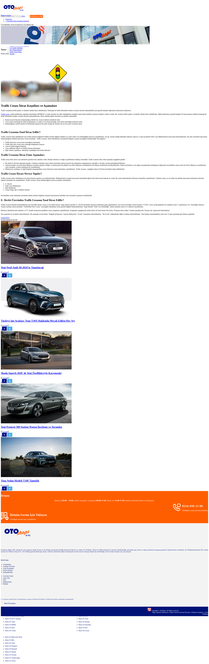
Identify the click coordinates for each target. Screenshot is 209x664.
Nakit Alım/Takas (16, 52)
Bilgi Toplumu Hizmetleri (160, 612)
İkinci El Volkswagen (12, 658)
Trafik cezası (5, 114)
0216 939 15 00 (192, 506)
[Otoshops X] (202, 16)
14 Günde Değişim (16, 48)
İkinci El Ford (83, 619)
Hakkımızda (7, 582)
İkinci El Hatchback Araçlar (14, 616)
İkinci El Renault (11, 649)
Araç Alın (6, 578)
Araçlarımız (7, 564)
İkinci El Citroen (84, 610)
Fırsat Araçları (8, 570)
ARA (23, 16)
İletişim (5, 584)
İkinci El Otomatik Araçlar (14, 613)
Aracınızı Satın (8, 576)
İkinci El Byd (9, 628)
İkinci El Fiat (83, 616)
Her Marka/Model (16, 50)
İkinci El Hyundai (85, 625)
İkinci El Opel (10, 643)
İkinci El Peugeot (11, 646)
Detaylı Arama (6, 15)
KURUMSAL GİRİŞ (36, 16)
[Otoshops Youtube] (206, 16)
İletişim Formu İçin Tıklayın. (28, 515)
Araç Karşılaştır (8, 568)
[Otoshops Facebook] (197, 16)
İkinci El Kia (83, 628)
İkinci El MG (9, 640)
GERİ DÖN (5, 218)
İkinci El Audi (10, 622)
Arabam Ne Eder (9, 566)
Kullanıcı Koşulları (198, 612)
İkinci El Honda (84, 622)
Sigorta (12, 54)
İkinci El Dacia (84, 613)
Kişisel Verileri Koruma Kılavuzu (180, 612)
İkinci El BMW (10, 625)
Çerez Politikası (205, 613)
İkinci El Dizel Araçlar (13, 610)
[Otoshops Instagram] (193, 16)
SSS (4, 580)
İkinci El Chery (10, 631)
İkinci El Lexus (84, 631)
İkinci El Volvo (10, 661)
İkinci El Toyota (10, 655)
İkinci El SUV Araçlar (13, 619)
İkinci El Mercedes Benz (13, 637)
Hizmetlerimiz (8, 572)
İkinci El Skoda (10, 652)
